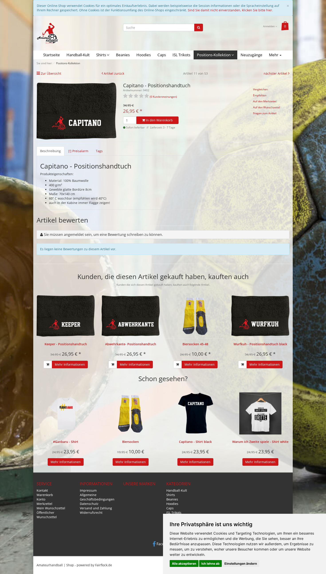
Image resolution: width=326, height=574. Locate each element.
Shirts (101, 54)
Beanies (123, 54)
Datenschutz (89, 504)
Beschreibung (50, 151)
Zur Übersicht (51, 73)
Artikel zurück (114, 73)
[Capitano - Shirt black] (195, 413)
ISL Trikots (181, 54)
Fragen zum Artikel (264, 113)
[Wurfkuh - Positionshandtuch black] (260, 315)
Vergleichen (260, 89)
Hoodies (143, 54)
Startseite (51, 54)
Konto (41, 499)
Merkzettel (44, 504)
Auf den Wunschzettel (266, 107)
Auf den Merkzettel (265, 101)
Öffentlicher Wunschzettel (47, 514)
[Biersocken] (131, 413)
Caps (161, 54)
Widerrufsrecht (91, 512)
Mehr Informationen (70, 364)
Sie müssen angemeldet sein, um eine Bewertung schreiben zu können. (103, 234)
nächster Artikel (276, 73)
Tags (99, 151)
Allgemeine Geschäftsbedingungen (97, 497)
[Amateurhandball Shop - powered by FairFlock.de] (47, 33)
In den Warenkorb (159, 120)
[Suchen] (198, 27)
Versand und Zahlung (96, 508)
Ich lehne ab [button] (210, 563)
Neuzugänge (251, 54)
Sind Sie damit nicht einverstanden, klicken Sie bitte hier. (230, 10)
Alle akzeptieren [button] (184, 563)
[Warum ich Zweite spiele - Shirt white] (260, 413)
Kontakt (42, 490)
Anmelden (269, 26)
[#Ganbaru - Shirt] (66, 413)
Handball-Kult (78, 54)
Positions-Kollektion (214, 54)
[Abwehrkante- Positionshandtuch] (131, 315)
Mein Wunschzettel (51, 508)
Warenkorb (45, 495)
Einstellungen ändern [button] (240, 563)
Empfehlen (259, 95)
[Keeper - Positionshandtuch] (66, 315)
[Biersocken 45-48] (195, 315)
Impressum (88, 490)
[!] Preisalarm (78, 151)
